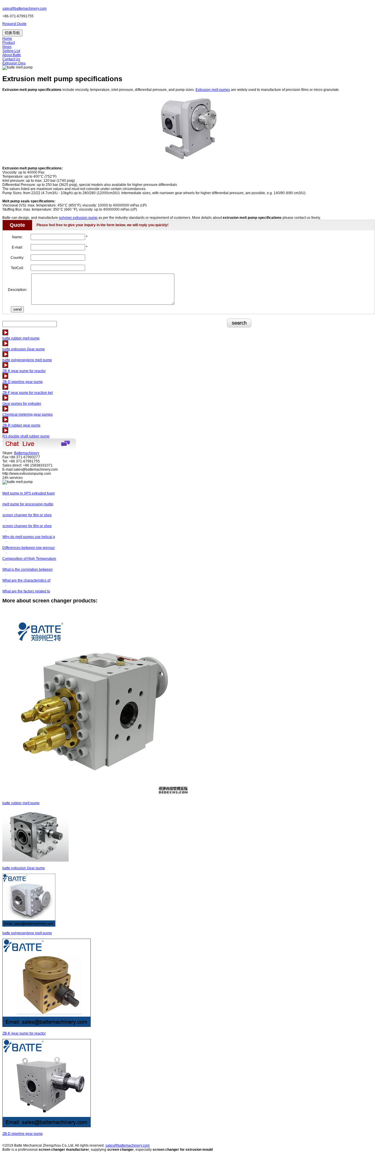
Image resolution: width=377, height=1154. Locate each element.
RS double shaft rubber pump (25, 436)
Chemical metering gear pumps (27, 414)
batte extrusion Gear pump (23, 349)
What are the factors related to (26, 591)
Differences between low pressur (28, 548)
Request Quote (14, 24)
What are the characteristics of (26, 580)
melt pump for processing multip (27, 504)
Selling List (11, 51)
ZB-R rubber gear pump (21, 425)
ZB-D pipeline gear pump (22, 382)
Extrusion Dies (14, 63)
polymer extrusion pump (78, 218)
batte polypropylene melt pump (27, 360)
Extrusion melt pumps (213, 90)
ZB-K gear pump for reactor (24, 371)
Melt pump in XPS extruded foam (28, 493)
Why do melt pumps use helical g (28, 537)
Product (8, 43)
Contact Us (11, 59)
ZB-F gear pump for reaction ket (27, 393)
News (6, 47)
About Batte (11, 55)
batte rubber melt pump (20, 338)
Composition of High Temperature (29, 559)
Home (7, 38)
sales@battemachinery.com (24, 8)
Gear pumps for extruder (21, 404)
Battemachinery (26, 453)
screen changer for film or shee (27, 515)
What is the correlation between (27, 569)
